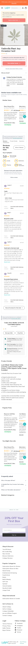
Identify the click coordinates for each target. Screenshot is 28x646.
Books (4, 577)
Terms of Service (7, 623)
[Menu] (2, 8)
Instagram (19, 625)
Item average (13, 155)
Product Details (13, 141)
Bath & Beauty (6, 579)
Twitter (18, 628)
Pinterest (19, 630)
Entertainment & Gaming (9, 573)
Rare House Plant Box (11, 106)
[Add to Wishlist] (16, 105)
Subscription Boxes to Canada (11, 598)
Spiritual (4, 584)
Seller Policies (6, 628)
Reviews (5, 141)
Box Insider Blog (7, 551)
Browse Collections (7, 556)
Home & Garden (7, 586)
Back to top (14, 509)
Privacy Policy (6, 626)
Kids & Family (6, 570)
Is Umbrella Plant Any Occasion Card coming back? (12, 485)
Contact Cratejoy (7, 615)
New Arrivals (6, 554)
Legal (4, 621)
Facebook (19, 623)
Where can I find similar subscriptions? (11, 490)
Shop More (20, 333)
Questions (21, 141)
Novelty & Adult (7, 588)
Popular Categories (9, 563)
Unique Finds (6, 590)
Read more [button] (7, 262)
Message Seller (9, 333)
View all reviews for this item (13, 308)
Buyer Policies (6, 630)
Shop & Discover (8, 546)
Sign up (14, 535)
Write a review (14, 177)
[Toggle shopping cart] (26, 8)
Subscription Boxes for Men (10, 568)
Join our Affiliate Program (9, 613)
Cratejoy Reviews (7, 558)
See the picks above (16, 318)
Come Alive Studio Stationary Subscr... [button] (16, 207)
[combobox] (16, 8)
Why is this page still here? (8, 480)
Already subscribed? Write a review (14, 68)
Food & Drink (6, 575)
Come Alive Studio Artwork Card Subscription (14, 323)
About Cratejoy (6, 607)
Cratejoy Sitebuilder (8, 611)
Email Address (8, 530)
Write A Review (19, 147)
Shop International (8, 595)
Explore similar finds (13, 20)
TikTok (18, 632)
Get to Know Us (7, 604)
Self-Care (5, 581)
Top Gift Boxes (6, 549)
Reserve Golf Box (9, 414)
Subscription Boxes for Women (11, 566)
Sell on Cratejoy (6, 609)
